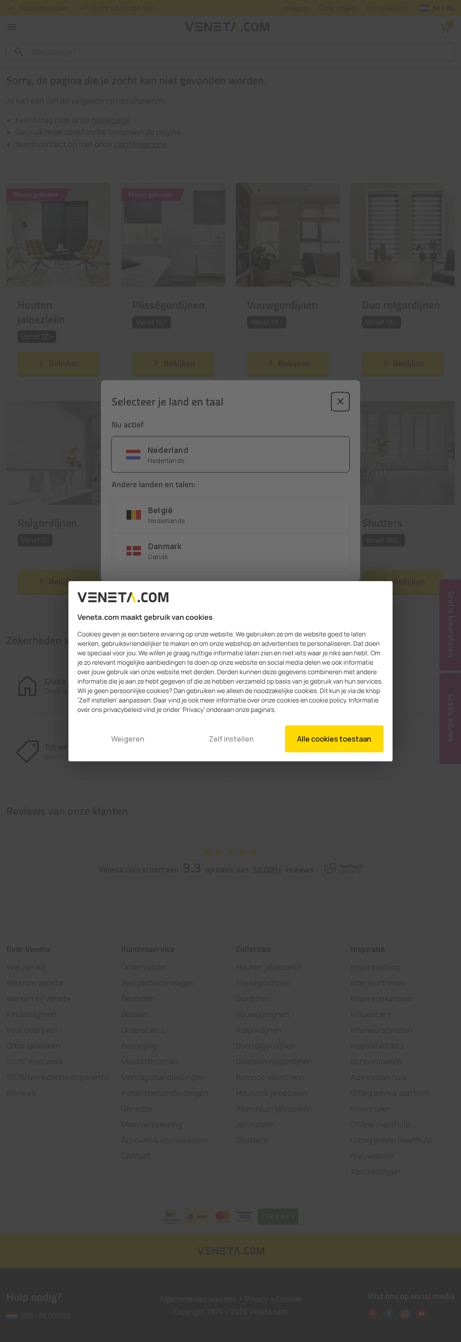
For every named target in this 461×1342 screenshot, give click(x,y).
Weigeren (127, 739)
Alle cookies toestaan (334, 739)
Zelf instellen (231, 739)
